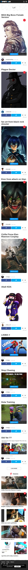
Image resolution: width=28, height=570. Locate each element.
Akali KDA (6, 287)
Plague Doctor (8, 69)
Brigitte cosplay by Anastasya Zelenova (12, 506)
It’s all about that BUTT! (7, 539)
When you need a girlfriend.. (9, 523)
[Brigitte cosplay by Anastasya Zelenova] (14, 499)
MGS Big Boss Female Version (12, 16)
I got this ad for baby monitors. (9, 556)
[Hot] (24, 72)
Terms (7, 562)
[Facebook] (1, 564)
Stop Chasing (8, 370)
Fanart (2, 57)
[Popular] (24, 20)
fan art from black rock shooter (12, 123)
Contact (3, 562)
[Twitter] (7, 564)
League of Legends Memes (7, 389)
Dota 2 (2, 425)
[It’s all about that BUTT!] (14, 531)
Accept (17, 566)
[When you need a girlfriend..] (14, 515)
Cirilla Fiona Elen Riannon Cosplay (10, 235)
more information (10, 566)
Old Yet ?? (6, 438)
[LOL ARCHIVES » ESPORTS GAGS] (6, 1)
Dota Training (8, 402)
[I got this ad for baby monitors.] (14, 548)
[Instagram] (4, 564)
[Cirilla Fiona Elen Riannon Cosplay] (14, 482)
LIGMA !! (5, 335)
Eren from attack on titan (13, 179)
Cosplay (3, 274)
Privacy (12, 562)
